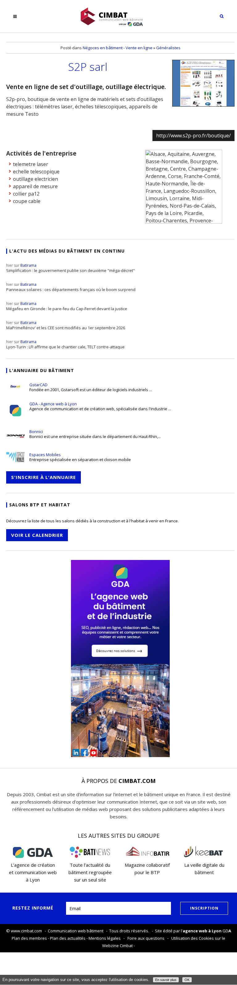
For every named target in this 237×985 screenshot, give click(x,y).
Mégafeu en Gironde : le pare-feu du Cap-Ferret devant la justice (66, 306)
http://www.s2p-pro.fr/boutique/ (193, 135)
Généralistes (168, 48)
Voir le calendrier (37, 535)
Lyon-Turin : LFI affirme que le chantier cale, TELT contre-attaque (65, 344)
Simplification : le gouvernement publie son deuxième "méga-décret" (70, 268)
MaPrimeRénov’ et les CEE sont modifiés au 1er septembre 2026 (65, 325)
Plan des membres (29, 938)
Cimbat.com (137, 780)
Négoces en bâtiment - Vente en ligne (117, 48)
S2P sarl (87, 66)
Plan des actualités (67, 938)
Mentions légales (105, 938)
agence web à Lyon (202, 931)
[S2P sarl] (203, 83)
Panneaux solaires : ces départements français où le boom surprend (70, 287)
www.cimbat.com (26, 931)
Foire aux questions (145, 938)
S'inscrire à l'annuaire (43, 477)
